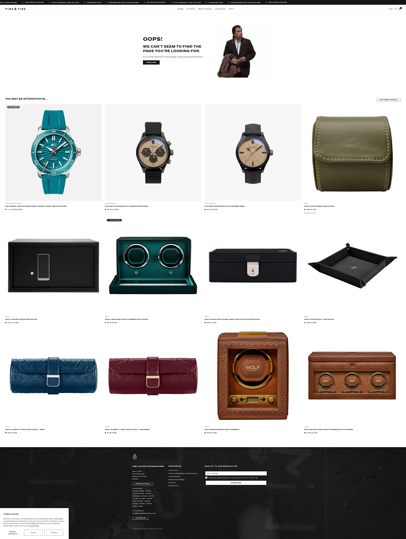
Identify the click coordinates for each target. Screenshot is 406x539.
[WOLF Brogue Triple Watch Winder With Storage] (352, 375)
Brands (180, 9)
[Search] (396, 9)
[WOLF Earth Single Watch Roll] (352, 152)
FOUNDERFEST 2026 (55, 2)
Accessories (220, 9)
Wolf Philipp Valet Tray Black (319, 319)
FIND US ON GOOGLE (142, 483)
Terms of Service (174, 476)
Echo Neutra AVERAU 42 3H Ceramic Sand (225, 206)
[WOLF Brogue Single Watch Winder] (253, 375)
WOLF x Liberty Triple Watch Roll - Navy (25, 429)
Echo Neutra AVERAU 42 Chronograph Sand (126, 206)
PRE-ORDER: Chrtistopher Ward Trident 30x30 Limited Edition (36, 206)
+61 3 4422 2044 (138, 511)
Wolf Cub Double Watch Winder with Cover (126, 319)
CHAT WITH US (140, 518)
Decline (54, 532)
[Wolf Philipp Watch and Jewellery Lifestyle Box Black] (253, 265)
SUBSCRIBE (236, 483)
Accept (33, 532)
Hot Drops (191, 9)
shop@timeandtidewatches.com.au (144, 513)
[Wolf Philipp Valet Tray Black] (352, 265)
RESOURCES (174, 466)
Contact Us (172, 482)
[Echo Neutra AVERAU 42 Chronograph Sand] (153, 152)
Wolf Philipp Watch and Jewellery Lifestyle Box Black (232, 319)
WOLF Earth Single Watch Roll (319, 206)
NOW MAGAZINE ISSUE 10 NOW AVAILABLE (85, 2)
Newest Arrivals (205, 9)
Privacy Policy (33, 526)
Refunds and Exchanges (176, 479)
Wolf (306, 203)
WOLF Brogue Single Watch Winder (222, 429)
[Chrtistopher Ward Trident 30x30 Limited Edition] (53, 152)
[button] (151, 62)
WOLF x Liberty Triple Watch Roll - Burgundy (127, 429)
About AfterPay (173, 486)
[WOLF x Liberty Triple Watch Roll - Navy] (53, 375)
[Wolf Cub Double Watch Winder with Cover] (153, 265)
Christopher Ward (13, 203)
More (231, 9)
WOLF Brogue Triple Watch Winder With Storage (328, 429)
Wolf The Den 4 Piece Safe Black (21, 319)
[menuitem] (180, 9)
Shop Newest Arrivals (388, 99)
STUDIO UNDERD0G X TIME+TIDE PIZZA (26, 2)
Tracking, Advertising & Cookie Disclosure (182, 473)
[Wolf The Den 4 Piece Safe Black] (53, 265)
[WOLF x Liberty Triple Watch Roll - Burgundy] (153, 375)
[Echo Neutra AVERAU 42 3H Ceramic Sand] (253, 152)
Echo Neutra (110, 203)
